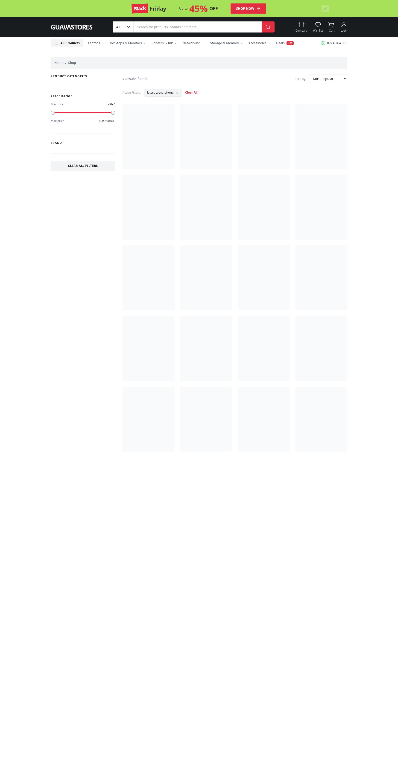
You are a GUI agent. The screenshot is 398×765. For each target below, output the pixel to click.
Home (58, 62)
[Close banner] (325, 8)
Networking (191, 43)
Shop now (245, 8)
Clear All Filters (83, 166)
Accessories (257, 43)
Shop (72, 62)
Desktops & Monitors (126, 43)
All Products (70, 43)
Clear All (191, 92)
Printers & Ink (162, 43)
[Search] (268, 26)
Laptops (94, 43)
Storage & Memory (224, 43)
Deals (284, 43)
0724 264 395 (337, 43)
